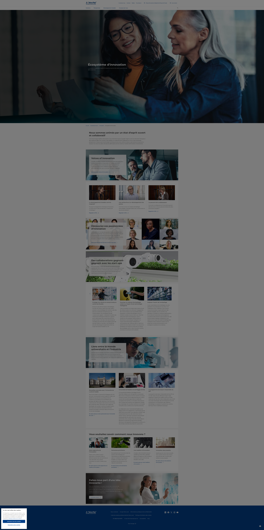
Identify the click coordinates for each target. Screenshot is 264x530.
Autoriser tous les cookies (14, 521)
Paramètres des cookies (14, 524)
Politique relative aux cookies (15, 518)
